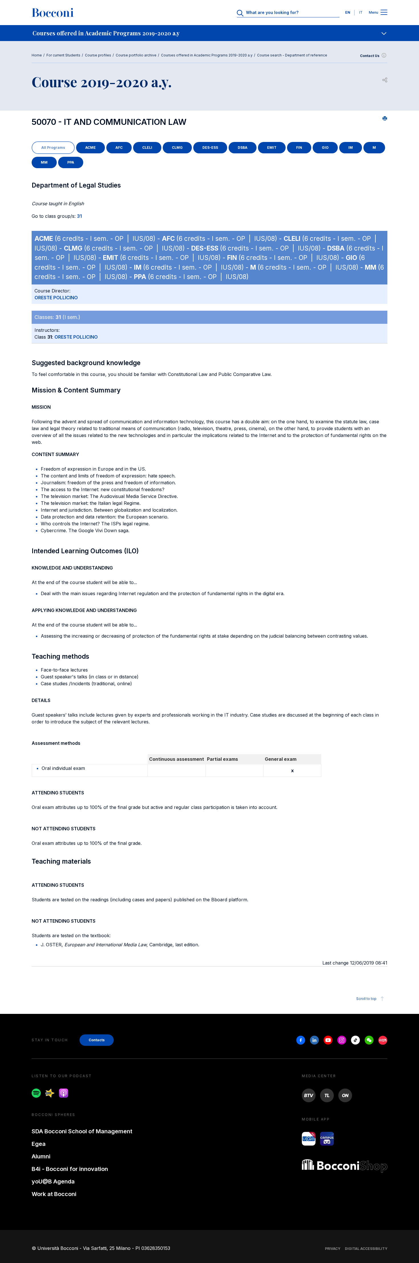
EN (347, 12)
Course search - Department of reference (292, 55)
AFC (119, 147)
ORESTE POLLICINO (56, 297)
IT (361, 12)
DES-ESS (210, 147)
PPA (70, 162)
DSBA (242, 147)
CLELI (147, 147)
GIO (325, 147)
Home (37, 55)
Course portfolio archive (136, 55)
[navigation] (209, 33)
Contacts (97, 1040)
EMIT (271, 147)
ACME (90, 147)
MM (44, 162)
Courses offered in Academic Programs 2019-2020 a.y (207, 55)
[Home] (53, 12)
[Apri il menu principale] (384, 13)
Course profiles (98, 55)
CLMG (177, 147)
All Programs (53, 147)
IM (350, 147)
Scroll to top (366, 998)
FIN (299, 147)
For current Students (63, 55)
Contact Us (369, 56)
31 (79, 216)
